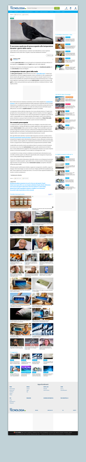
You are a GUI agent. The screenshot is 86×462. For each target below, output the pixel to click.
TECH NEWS (24, 360)
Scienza (11, 393)
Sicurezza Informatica (48, 398)
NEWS (11, 11)
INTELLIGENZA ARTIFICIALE (26, 372)
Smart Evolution (46, 390)
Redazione (29, 398)
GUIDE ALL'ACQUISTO (44, 11)
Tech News (11, 391)
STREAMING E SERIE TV (28, 11)
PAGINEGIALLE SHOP (36, 432)
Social (11, 399)
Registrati (66, 9)
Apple (28, 390)
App (27, 391)
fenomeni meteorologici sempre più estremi (20, 137)
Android (28, 388)
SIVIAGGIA (57, 432)
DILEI (54, 432)
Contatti (74, 410)
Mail (70, 9)
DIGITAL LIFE (68, 104)
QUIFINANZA (61, 432)
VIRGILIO (25, 432)
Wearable (45, 388)
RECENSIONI (57, 11)
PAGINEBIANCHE (45, 432)
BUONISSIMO (66, 432)
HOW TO (36, 11)
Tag (62, 410)
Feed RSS (36, 410)
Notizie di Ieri (12, 390)
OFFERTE (51, 11)
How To (62, 388)
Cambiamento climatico (16, 175)
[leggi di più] (52, 59)
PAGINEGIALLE (29, 432)
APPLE (21, 11)
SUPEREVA (70, 432)
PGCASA (41, 432)
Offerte (11, 394)
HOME (11, 16)
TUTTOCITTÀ (51, 432)
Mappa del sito (50, 410)
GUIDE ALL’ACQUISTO (69, 97)
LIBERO (22, 432)
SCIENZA (14, 16)
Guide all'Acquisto (64, 390)
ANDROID (16, 11)
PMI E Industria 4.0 (64, 398)
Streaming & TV (12, 401)
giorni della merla (41, 73)
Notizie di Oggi (12, 388)
